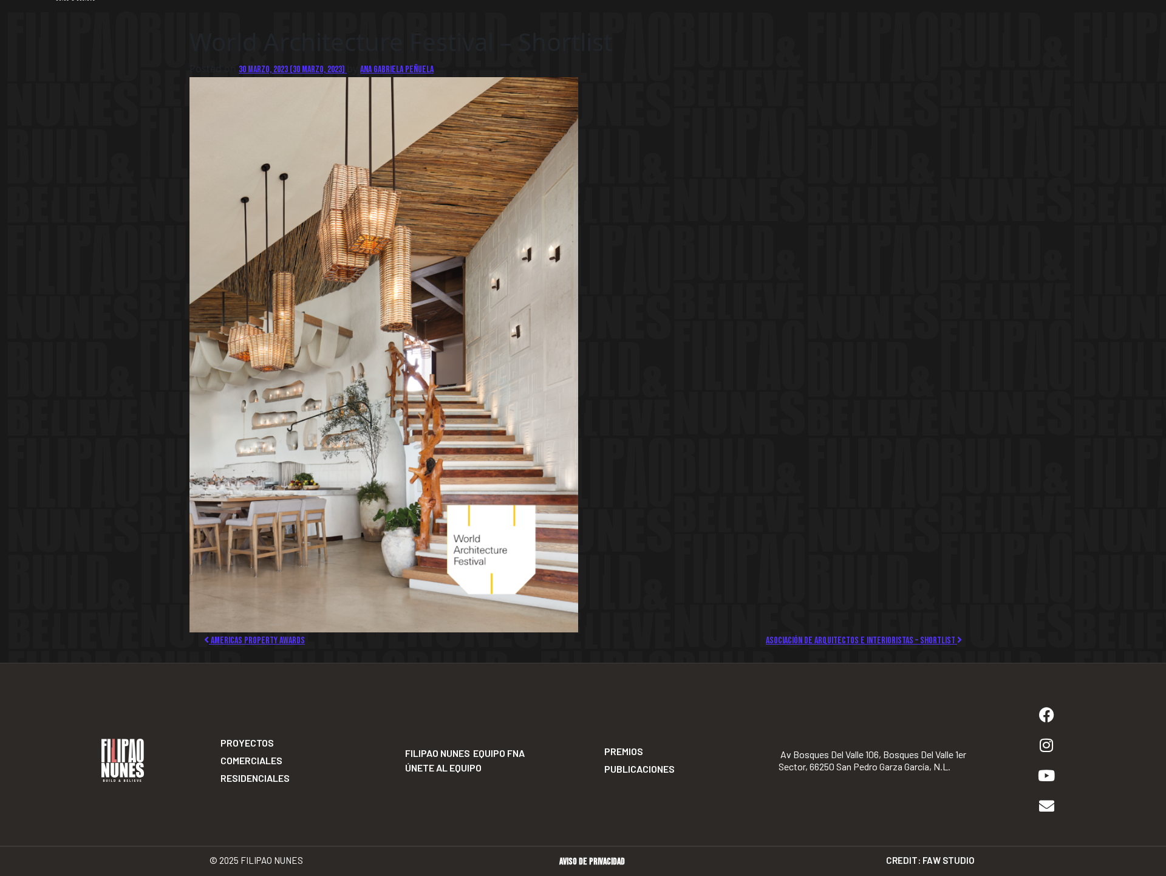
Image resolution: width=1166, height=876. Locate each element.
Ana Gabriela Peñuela (397, 69)
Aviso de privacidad (592, 861)
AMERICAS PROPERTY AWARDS (257, 640)
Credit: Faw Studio (930, 860)
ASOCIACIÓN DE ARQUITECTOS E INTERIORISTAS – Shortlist (861, 640)
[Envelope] (1046, 806)
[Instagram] (1046, 745)
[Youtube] (1046, 776)
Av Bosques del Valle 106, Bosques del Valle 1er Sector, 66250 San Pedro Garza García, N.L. (872, 760)
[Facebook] (1046, 715)
